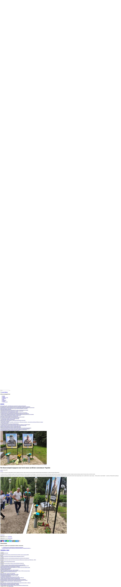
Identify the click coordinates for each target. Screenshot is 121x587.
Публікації (4, 398)
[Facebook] (1, 541)
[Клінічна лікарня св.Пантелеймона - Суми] (60, 7)
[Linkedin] (6, 541)
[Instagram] (3, 541)
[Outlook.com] (18, 541)
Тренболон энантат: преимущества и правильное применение (12, 547)
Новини (3, 396)
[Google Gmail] (19, 541)
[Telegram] (9, 541)
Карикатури (4, 400)
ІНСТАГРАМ (10, 538)
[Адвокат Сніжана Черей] (60, 14)
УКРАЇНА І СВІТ (5, 397)
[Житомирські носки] (60, 21)
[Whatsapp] (8, 541)
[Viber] (13, 541)
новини (2, 404)
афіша (3, 399)
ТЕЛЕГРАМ (10, 536)
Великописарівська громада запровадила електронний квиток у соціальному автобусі (16, 548)
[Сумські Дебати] (4, 392)
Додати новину (5, 401)
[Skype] (11, 541)
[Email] (14, 541)
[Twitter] (4, 541)
